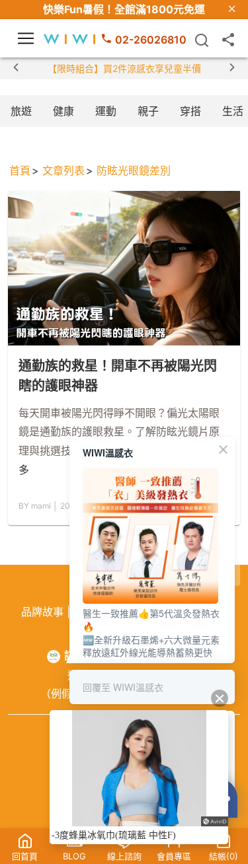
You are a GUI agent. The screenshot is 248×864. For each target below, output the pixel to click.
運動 (105, 111)
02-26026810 (150, 39)
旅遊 (21, 111)
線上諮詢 (124, 856)
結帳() (223, 856)
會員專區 (174, 856)
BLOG (74, 856)
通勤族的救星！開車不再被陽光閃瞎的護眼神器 (118, 376)
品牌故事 (42, 611)
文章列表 (63, 170)
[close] (232, 9)
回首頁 (25, 856)
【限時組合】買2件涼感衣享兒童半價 (124, 68)
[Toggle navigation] (26, 38)
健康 (63, 111)
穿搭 (190, 111)
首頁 (19, 170)
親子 (148, 111)
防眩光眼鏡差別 (134, 170)
